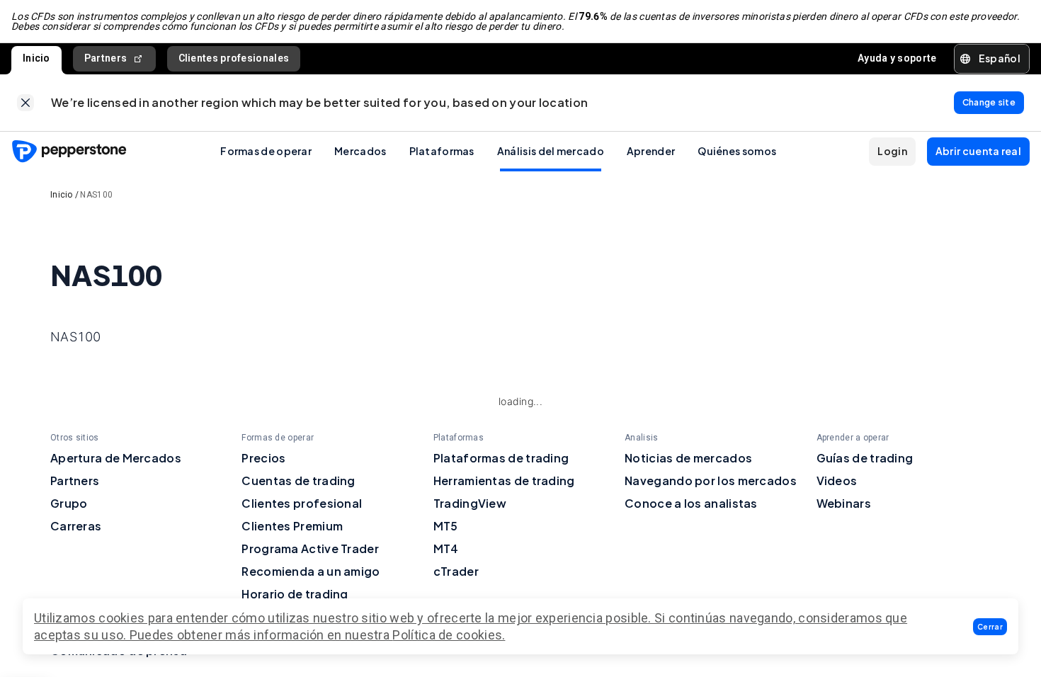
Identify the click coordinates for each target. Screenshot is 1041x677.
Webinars (844, 503)
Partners (105, 58)
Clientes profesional (301, 503)
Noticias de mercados (688, 457)
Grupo (69, 503)
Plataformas (441, 150)
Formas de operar (266, 150)
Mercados (360, 150)
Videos (837, 480)
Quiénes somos (737, 150)
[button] (990, 626)
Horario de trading (294, 593)
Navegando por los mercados (711, 480)
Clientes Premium (292, 525)
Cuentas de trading (298, 480)
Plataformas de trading (501, 457)
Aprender (651, 150)
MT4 (446, 548)
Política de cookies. (448, 634)
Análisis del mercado (550, 150)
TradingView (469, 503)
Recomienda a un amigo (310, 571)
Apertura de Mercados (115, 457)
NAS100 (96, 195)
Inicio (36, 58)
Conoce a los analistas (691, 503)
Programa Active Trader (310, 548)
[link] (25, 102)
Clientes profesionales (234, 58)
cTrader (456, 571)
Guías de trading (865, 457)
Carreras (75, 525)
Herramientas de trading (504, 480)
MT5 (445, 525)
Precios (263, 457)
